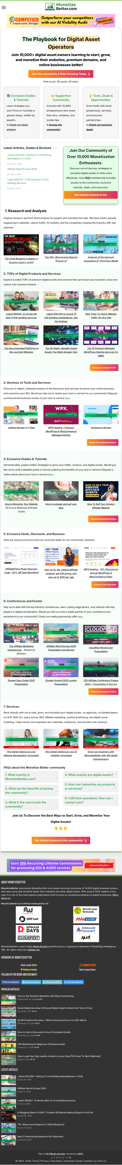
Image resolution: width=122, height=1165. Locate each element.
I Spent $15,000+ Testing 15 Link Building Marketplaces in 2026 (50, 1076)
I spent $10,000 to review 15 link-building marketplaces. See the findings (61, 318)
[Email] (70, 1157)
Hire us (101, 1161)
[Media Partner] (29, 910)
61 (39, 1023)
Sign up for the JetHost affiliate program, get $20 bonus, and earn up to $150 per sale (61, 573)
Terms (35, 1161)
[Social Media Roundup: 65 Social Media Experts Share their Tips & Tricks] (8, 1012)
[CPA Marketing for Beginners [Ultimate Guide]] (8, 1048)
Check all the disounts (105, 584)
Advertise (69, 1161)
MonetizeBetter (11, 982)
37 (34, 1059)
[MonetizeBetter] (61, 6)
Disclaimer (56, 1161)
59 (39, 1035)
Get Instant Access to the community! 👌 (91, 196)
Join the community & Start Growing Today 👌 (61, 73)
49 (38, 1047)
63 (35, 1011)
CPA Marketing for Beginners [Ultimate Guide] (41, 1044)
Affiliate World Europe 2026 (22, 169)
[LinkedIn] (60, 1157)
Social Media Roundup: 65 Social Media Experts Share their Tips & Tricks (55, 1008)
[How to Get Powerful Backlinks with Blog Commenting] (8, 1000)
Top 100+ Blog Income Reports (61, 257)
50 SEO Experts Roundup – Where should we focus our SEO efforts (52, 1020)
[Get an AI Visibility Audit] (61, 20)
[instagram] (63, 1157)
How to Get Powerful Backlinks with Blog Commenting (46, 996)
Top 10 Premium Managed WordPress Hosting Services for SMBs (101, 352)
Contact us (90, 1161)
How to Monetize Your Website (21, 504)
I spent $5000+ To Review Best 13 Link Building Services (47, 1100)
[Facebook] (54, 1157)
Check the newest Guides (103, 519)
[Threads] (67, 1157)
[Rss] (52, 1157)
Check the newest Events (103, 691)
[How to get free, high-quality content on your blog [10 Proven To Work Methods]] (8, 1060)
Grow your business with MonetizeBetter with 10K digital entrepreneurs (100, 755)
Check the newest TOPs (104, 367)
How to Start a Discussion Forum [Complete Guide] (44, 1032)
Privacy (45, 1161)
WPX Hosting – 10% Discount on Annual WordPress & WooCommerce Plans (101, 573)
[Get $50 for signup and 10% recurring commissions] (61, 865)
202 (40, 999)
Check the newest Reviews (102, 442)
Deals (79, 1161)
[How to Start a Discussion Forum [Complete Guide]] (8, 1036)
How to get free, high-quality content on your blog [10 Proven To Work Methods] (59, 1056)
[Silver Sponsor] (87, 965)
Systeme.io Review (101, 427)
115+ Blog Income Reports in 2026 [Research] (41, 1124)
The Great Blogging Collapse (19, 258)
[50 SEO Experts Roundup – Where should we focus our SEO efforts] (8, 1024)
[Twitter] (57, 1157)
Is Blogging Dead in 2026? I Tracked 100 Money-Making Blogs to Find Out (55, 1112)
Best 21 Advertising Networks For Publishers (40, 1136)
